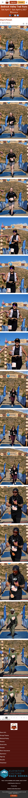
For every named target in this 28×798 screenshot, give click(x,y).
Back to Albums (6, 23)
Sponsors (3, 753)
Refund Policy (4, 738)
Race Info (3, 732)
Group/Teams (4, 735)
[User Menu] (26, 2)
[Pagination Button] (26, 718)
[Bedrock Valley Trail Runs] (7, 3)
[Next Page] (26, 23)
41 (21, 717)
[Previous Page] (23, 23)
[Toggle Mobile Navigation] (3, 2)
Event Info (3, 744)
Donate (21, 2)
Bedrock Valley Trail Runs (14, 6)
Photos (2, 741)
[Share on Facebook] (10, 15)
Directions (15, 12)
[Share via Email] (15, 15)
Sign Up (13, 2)
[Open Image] (14, 43)
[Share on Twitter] (13, 15)
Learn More (15, 793)
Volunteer (3, 763)
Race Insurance (5, 750)
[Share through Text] (18, 15)
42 (24, 717)
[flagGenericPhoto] (23, 61)
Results (2, 760)
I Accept (13, 795)
